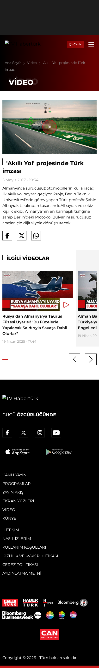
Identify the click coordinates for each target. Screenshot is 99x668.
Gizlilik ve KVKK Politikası (30, 556)
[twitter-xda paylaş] (21, 235)
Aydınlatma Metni (21, 573)
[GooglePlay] (58, 452)
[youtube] (56, 432)
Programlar (16, 483)
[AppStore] (17, 452)
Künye (9, 518)
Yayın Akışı (13, 492)
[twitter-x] (23, 432)
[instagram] (40, 432)
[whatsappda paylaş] (36, 235)
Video (32, 63)
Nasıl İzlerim (16, 538)
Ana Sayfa (13, 63)
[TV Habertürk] (23, 44)
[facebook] (7, 432)
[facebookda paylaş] (7, 235)
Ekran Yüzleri (18, 501)
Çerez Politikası (20, 564)
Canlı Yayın (14, 475)
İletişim (10, 530)
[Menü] (91, 44)
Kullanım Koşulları (24, 547)
